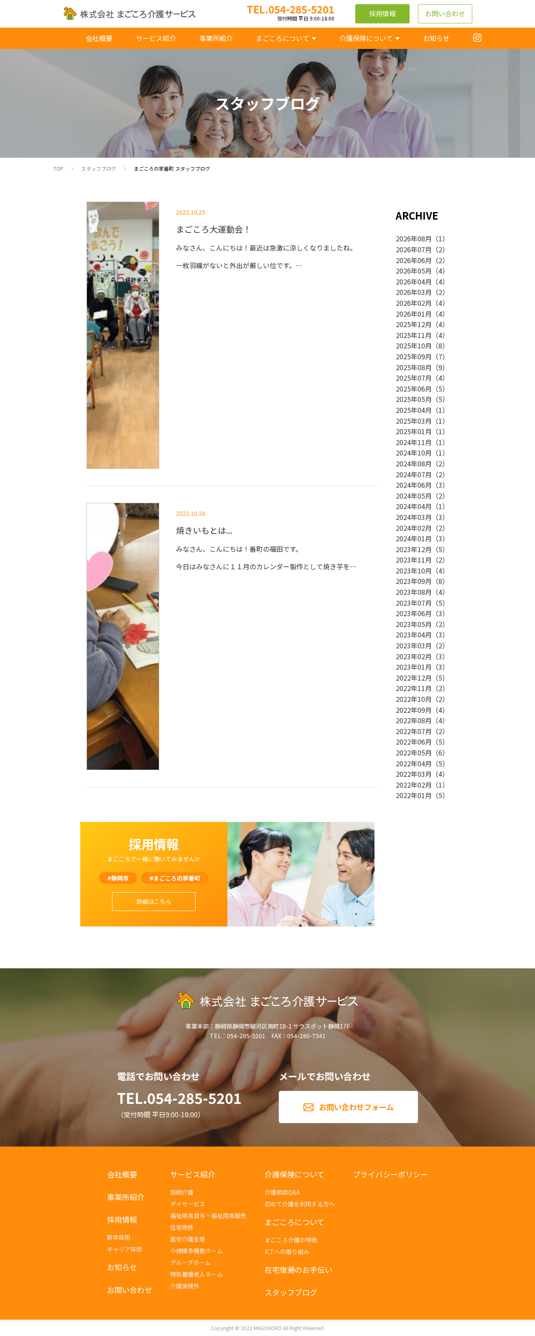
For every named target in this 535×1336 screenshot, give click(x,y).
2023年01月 (414, 667)
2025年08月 (414, 367)
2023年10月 (414, 571)
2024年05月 (414, 496)
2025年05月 (414, 399)
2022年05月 (414, 752)
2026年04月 (414, 281)
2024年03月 (414, 517)
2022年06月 (414, 742)
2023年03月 (414, 645)
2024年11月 (414, 442)
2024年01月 (414, 538)
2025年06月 (414, 389)
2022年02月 (414, 785)
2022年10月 (414, 699)
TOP (59, 168)
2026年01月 (414, 314)
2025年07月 (414, 378)
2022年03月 (414, 774)
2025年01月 (414, 431)
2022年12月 (414, 678)
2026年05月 (414, 271)
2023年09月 (414, 581)
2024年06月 (414, 485)
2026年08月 (414, 238)
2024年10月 (414, 453)
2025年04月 (414, 410)
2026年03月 (414, 292)
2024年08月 (414, 463)
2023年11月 (414, 560)
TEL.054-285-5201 (179, 1098)
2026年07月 (414, 249)
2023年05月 (414, 624)
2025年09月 (414, 356)
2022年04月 (414, 763)
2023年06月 (414, 613)
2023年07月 (414, 603)
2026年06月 (414, 260)
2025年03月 (414, 421)
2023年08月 (414, 592)
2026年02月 (414, 303)
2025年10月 (414, 345)
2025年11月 (414, 335)
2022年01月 (414, 795)
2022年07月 (414, 731)
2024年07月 (414, 474)
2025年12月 (414, 324)
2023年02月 (414, 656)
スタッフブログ (98, 168)
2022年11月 (414, 688)
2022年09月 (414, 710)
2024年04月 (414, 506)
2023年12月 (414, 549)
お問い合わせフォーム (356, 1106)
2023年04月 (414, 635)
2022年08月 (414, 720)
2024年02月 (414, 528)
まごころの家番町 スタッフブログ (172, 168)
